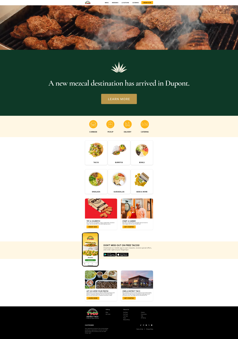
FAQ (142, 316)
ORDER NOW (92, 227)
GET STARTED (129, 227)
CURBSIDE (93, 132)
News (124, 318)
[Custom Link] (93, 123)
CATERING (145, 132)
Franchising (143, 314)
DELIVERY (127, 132)
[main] (119, 154)
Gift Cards (108, 314)
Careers (143, 312)
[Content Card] (101, 209)
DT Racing (143, 318)
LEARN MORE (92, 298)
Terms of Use (139, 329)
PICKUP (110, 132)
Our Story (125, 312)
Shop (107, 312)
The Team (125, 316)
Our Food (125, 314)
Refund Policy (126, 319)
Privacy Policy (149, 329)
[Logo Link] (87, 2)
